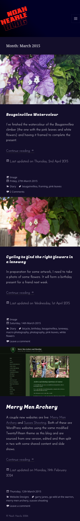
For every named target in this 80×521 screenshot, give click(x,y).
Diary (13, 186)
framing (43, 186)
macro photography (17, 332)
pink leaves (55, 186)
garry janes (41, 497)
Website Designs (19, 497)
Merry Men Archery (31, 407)
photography (37, 332)
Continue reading (20, 151)
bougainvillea (29, 186)
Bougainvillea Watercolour (32, 114)
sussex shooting (39, 500)
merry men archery (17, 500)
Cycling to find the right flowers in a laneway (39, 259)
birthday (36, 328)
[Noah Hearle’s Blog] (13, 18)
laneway (63, 328)
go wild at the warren (61, 497)
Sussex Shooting (35, 423)
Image (13, 177)
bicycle (26, 328)
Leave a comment (20, 341)
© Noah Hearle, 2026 (17, 516)
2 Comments (17, 191)
